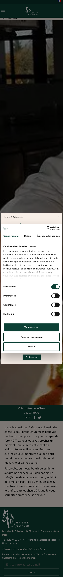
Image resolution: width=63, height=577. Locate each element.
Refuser (32, 346)
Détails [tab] (27, 236)
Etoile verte (32, 357)
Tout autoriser (31, 327)
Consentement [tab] (10, 236)
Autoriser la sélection (31, 337)
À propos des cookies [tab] (48, 236)
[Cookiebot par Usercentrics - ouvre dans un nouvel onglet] (47, 228)
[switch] (55, 295)
